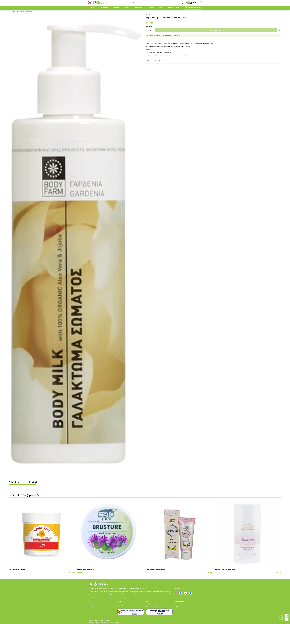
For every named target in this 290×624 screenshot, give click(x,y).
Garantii (91, 603)
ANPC (176, 606)
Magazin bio (104, 7)
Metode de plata (121, 603)
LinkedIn (190, 593)
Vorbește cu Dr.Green (193, 7)
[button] (147, 30)
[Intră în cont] (183, 2)
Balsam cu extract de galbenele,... (17, 569)
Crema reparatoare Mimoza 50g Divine (156, 569)
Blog (160, 7)
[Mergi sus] (286, 619)
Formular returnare (93, 605)
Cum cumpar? (121, 605)
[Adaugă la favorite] (279, 30)
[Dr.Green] (97, 2)
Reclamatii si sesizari (151, 606)
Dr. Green (95, 620)
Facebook (180, 593)
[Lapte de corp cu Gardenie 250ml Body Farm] (76, 242)
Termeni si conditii (179, 601)
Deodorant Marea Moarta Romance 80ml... (225, 569)
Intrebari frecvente (150, 605)
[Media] (141, 16)
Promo (116, 7)
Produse (91, 7)
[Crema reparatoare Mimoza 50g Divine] (179, 534)
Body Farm (149, 14)
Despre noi (138, 7)
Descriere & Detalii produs (152, 40)
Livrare (119, 606)
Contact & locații (173, 7)
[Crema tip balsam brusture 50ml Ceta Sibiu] (110, 534)
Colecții (126, 7)
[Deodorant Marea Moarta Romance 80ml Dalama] (248, 534)
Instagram (175, 593)
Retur (90, 601)
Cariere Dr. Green (179, 605)
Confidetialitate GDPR (180, 603)
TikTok (185, 593)
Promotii (91, 606)
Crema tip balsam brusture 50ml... (86, 569)
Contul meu (120, 601)
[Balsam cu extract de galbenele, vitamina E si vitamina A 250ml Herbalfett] (42, 534)
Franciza (151, 7)
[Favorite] (186, 3)
